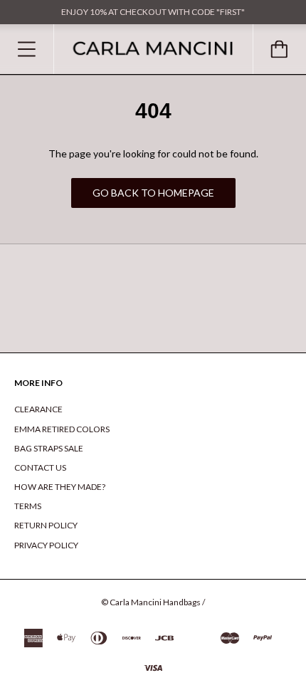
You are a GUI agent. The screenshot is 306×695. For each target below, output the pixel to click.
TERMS (27, 506)
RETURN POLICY (46, 525)
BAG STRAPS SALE (48, 448)
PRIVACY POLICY (46, 545)
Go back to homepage (153, 193)
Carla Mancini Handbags (155, 602)
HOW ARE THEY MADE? (59, 486)
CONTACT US (40, 467)
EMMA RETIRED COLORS (62, 429)
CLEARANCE (38, 409)
